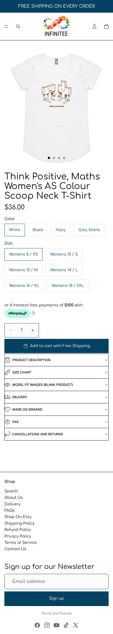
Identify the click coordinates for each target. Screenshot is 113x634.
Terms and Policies (56, 613)
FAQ (15, 422)
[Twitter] (75, 625)
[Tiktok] (66, 625)
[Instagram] (47, 625)
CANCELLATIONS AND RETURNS (37, 434)
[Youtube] (56, 625)
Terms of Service (20, 543)
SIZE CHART (21, 372)
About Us (13, 497)
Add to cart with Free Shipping (60, 346)
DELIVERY (19, 397)
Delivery (12, 504)
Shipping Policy (19, 523)
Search (11, 491)
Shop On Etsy (18, 517)
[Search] (18, 26)
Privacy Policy (17, 536)
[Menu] (6, 26)
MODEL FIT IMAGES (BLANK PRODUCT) (42, 385)
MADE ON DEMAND (27, 409)
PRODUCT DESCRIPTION (31, 360)
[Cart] (106, 26)
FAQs (9, 510)
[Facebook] (37, 625)
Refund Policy (17, 530)
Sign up (56, 598)
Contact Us (15, 549)
